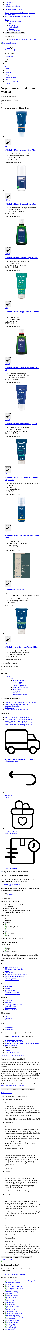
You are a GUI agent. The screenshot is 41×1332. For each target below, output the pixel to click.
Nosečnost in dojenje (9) (20, 687)
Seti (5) (15, 693)
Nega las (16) (17, 684)
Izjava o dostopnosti (11, 1045)
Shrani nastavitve (7, 1257)
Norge (13, 1329)
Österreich (16, 1283)
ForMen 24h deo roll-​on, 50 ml (20, 204)
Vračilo (11, 23)
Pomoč (7, 20)
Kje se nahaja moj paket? (12, 992)
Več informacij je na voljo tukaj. (11, 885)
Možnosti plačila (14, 27)
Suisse (13, 1310)
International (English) (28, 1281)
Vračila (7, 971)
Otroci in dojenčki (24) (20, 686)
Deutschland (18, 1286)
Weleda (11, 678)
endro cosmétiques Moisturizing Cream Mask (19, 725)
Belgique (15, 1322)
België (13, 1324)
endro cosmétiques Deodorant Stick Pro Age (19, 719)
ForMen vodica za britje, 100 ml (21, 258)
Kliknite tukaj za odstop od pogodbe (12, 1055)
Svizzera (15, 1311)
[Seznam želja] (6, 60)
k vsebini (7, 4)
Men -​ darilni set (15, 590)
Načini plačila (9, 972)
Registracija (8, 988)
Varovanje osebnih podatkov (14, 1041)
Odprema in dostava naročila (14, 969)
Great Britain (19, 1288)
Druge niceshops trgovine (13, 1052)
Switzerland (18, 1313)
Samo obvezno (14, 1089)
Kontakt (11, 29)
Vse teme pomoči (14, 30)
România (15, 1295)
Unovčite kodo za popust (12, 994)
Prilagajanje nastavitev (27, 1089)
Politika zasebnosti (6, 1093)
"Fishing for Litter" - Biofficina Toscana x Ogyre (20, 702)
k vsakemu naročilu (19, 16)
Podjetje (7, 1050)
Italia (11, 1284)
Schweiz (15, 1308)
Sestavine (8, 1002)
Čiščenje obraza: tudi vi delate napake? (17, 709)
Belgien (14, 1328)
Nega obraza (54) (18, 680)
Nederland (16, 1320)
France (13, 1293)
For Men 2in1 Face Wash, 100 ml (21, 647)
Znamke (7, 677)
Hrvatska (15, 1299)
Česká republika (22, 1317)
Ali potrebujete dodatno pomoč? (15, 976)
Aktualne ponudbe (10, 1008)
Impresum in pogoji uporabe (13, 1040)
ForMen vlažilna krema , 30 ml (21, 424)
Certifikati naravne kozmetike (14, 1004)
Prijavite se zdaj (10, 50)
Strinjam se (5, 1089)
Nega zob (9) (17, 691)
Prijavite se (8, 986)
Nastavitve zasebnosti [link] (11, 1047)
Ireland (13, 1319)
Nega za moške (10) (19, 689)
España (13, 1290)
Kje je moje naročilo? (15, 21)
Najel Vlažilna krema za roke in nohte (17, 717)
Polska (13, 1301)
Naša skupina (9, 1018)
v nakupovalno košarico (12, 6)
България (16, 1306)
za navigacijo (9, 2)
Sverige (14, 1297)
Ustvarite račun (9, 57)
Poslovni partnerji (10, 978)
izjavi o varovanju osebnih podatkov (12, 1086)
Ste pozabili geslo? (11, 990)
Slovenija (16, 1292)
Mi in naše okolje (10, 1006)
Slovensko (16, 1315)
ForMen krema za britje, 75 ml (20, 150)
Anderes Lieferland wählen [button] (9, 1277)
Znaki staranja (9, 708)
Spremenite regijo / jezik (23, 1033)
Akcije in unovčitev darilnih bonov (16, 974)
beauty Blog (8, 1000)
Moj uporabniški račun (12, 980)
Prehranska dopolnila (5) (20, 695)
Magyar (14, 1302)
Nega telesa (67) (18, 682)
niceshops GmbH (15, 1036)
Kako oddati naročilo (11, 967)
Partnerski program (11, 1009)
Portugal (14, 1326)
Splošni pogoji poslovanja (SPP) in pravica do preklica (22, 1043)
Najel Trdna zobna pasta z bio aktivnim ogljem (19, 723)
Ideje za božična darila (12, 706)
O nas (6, 1016)
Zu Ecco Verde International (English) (13, 1274)
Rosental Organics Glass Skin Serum (16, 721)
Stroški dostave (13, 25)
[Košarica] (22, 62)
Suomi (13, 1304)
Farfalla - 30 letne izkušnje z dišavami (16, 704)
